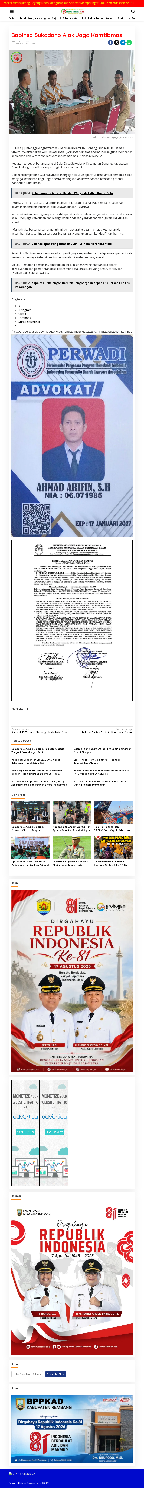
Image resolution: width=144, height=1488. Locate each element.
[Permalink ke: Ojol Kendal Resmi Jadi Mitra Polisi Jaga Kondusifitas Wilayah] (30, 847)
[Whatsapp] (129, 42)
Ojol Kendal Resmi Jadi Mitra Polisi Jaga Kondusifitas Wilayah (97, 761)
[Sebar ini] (110, 42)
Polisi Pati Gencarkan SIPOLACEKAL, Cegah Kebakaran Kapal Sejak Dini (36, 761)
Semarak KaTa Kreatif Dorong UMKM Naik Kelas (39, 731)
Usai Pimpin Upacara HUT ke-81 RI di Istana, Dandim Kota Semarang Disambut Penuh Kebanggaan (37, 772)
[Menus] (11, 11)
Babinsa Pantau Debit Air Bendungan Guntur (107, 731)
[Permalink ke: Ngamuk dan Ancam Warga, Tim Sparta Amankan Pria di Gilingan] (72, 812)
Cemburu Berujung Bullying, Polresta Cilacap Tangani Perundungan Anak (37, 750)
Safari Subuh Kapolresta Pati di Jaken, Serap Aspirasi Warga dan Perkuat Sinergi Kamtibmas (39, 783)
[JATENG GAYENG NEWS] (73, 11)
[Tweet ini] (116, 42)
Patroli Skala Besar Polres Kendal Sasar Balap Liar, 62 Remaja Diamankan (100, 783)
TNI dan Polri (17, 44)
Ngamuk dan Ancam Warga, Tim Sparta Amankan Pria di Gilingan (102, 750)
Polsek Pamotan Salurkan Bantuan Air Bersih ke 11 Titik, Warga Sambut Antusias (102, 772)
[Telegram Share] (123, 42)
